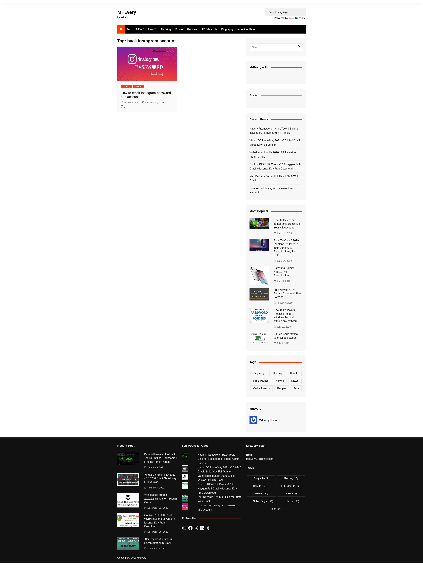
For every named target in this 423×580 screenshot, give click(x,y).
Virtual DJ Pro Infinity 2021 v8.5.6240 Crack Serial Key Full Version (275, 142)
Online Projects (261, 388)
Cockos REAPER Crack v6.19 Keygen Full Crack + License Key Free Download (275, 166)
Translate (300, 18)
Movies (179, 29)
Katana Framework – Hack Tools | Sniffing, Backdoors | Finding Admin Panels (274, 130)
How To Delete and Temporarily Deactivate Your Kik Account (287, 224)
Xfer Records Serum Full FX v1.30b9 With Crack (274, 178)
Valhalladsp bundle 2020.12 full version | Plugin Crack (273, 154)
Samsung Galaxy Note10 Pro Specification (284, 272)
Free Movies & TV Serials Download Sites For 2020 (287, 293)
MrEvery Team (131, 102)
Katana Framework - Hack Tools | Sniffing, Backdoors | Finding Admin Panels (218, 459)
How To (152, 29)
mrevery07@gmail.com (259, 458)
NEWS (140, 29)
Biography (227, 29)
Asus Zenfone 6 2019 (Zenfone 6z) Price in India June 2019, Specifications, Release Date (287, 248)
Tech (129, 29)
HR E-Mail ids (209, 29)
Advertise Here (246, 29)
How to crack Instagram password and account (272, 190)
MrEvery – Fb (259, 67)
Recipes (192, 29)
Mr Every (126, 12)
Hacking (166, 29)
